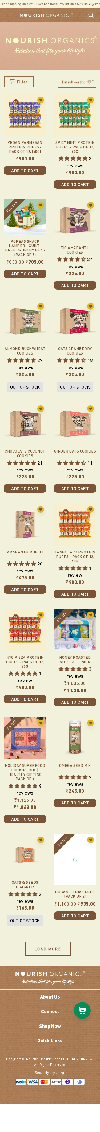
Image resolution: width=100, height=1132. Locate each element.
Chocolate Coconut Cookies (25, 453)
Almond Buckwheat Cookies (25, 350)
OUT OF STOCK (25, 387)
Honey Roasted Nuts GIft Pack (75, 659)
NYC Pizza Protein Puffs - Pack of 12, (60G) (25, 662)
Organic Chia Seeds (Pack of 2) (75, 884)
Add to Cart (25, 170)
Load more (48, 948)
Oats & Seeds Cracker (25, 884)
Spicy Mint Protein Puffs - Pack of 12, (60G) (75, 147)
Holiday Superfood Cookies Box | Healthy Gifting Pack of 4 (25, 772)
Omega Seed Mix (75, 765)
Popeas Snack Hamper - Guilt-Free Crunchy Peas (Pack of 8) (25, 248)
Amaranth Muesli (25, 551)
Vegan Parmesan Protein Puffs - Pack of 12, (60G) (25, 147)
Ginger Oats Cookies (75, 451)
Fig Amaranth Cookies (75, 249)
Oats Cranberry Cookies (75, 350)
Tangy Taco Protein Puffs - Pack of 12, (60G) (75, 556)
